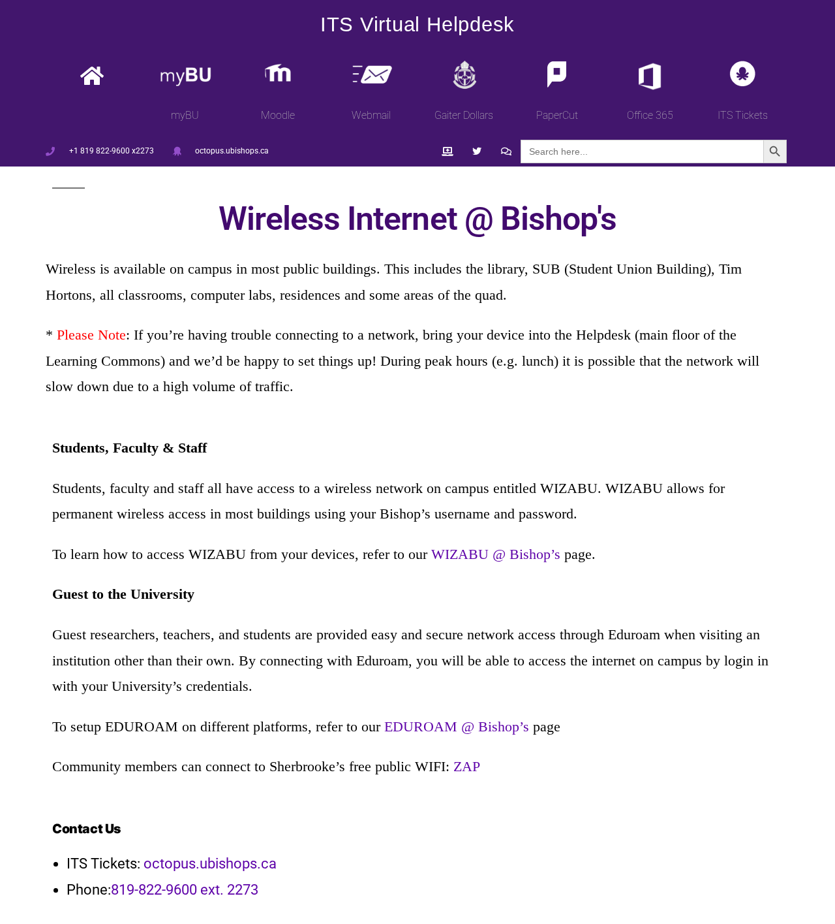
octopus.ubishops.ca (210, 863)
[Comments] (506, 152)
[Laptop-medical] (448, 152)
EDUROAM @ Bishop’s (456, 726)
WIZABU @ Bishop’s (495, 554)
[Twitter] (476, 152)
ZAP (466, 766)
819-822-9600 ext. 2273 (184, 890)
